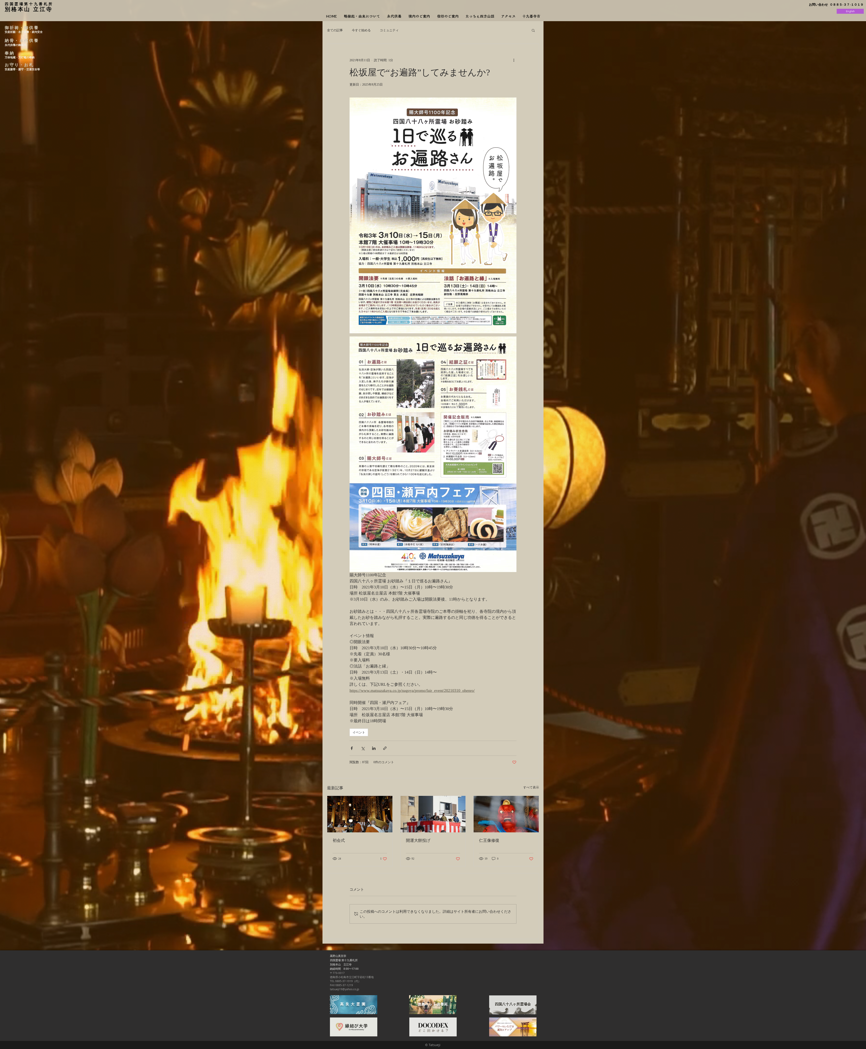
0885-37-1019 (344, 981)
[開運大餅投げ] (433, 814)
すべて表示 (531, 787)
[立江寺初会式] (359, 814)
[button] (533, 30)
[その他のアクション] (513, 60)
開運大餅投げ (418, 840)
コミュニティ (389, 30)
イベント (358, 732)
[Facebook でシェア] (352, 748)
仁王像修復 (489, 840)
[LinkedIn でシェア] (374, 748)
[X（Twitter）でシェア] (363, 748)
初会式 (339, 840)
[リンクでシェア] (385, 748)
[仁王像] (506, 814)
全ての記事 (335, 30)
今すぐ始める (361, 30)
